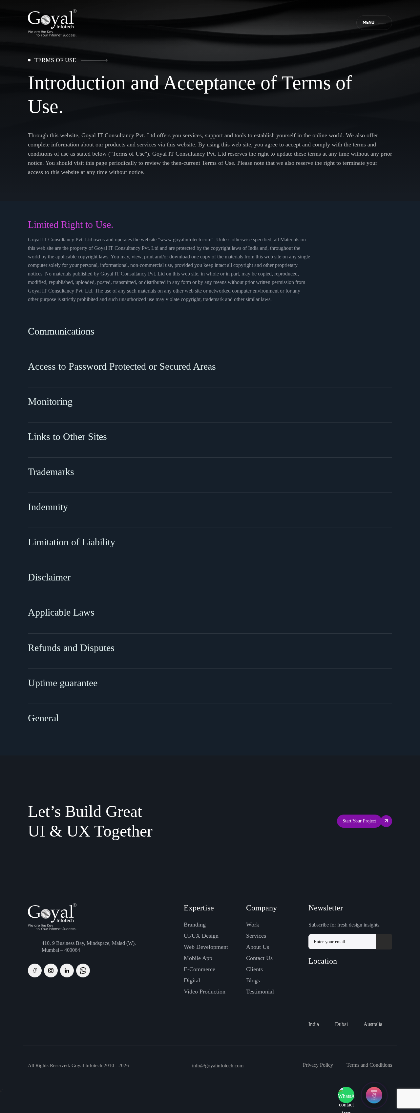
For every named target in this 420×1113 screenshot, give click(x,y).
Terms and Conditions (369, 1065)
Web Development (206, 947)
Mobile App (198, 958)
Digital (192, 980)
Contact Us (259, 958)
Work (252, 924)
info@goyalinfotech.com (217, 1065)
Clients (254, 969)
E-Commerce (199, 969)
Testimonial (260, 991)
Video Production (204, 991)
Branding (195, 924)
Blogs (253, 980)
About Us (257, 947)
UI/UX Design (201, 935)
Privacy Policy (318, 1065)
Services (256, 935)
